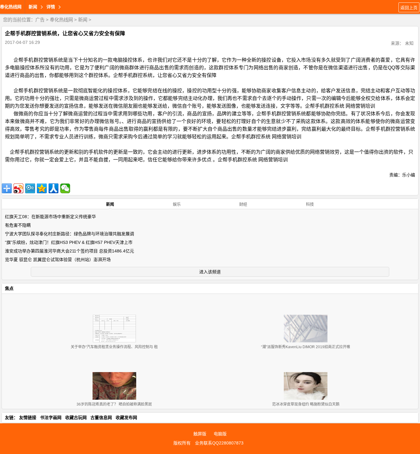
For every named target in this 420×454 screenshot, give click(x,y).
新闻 (82, 19)
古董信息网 (101, 417)
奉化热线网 (11, 6)
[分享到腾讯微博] (30, 188)
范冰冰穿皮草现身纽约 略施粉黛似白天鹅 (305, 404)
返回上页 (409, 7)
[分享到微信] (65, 188)
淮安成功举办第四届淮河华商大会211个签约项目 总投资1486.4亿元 (69, 250)
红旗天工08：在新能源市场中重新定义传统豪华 (50, 216)
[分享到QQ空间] (42, 188)
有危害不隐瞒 (18, 225)
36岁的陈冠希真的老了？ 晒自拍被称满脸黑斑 (114, 404)
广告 (40, 19)
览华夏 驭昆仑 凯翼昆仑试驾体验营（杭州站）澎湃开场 (58, 259)
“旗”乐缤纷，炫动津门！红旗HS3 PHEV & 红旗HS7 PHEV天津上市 (69, 242)
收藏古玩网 (76, 417)
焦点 (9, 288)
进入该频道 (210, 271)
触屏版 (199, 433)
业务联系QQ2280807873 (219, 443)
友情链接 (27, 417)
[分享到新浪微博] (18, 188)
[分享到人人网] (53, 188)
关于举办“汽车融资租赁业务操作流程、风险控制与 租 (114, 347)
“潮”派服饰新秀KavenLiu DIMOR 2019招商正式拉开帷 (305, 347)
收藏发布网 (126, 417)
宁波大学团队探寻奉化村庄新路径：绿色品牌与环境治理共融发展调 (69, 233)
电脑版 (220, 433)
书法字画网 (50, 417)
